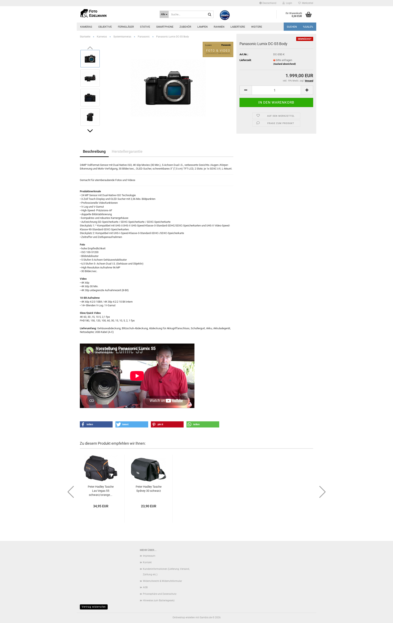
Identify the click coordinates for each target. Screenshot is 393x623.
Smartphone (164, 26)
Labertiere (237, 26)
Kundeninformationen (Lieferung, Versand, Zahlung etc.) (166, 572)
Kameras (86, 26)
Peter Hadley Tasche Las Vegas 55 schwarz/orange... (101, 490)
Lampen (202, 26)
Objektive (105, 26)
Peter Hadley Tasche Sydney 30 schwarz (148, 488)
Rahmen (219, 26)
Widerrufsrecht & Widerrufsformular (162, 581)
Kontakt (147, 562)
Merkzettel (307, 3)
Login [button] (288, 3)
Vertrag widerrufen (94, 606)
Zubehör (185, 26)
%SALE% (308, 26)
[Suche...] (209, 14)
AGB (145, 587)
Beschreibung (94, 151)
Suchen (292, 26)
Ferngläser (126, 26)
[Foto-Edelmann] (117, 13)
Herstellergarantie (127, 151)
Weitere (256, 26)
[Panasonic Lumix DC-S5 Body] (168, 87)
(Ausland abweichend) (284, 64)
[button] (267, 3)
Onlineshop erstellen (184, 617)
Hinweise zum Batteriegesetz (159, 600)
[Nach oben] (382, 617)
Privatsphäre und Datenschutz (159, 593)
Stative (145, 26)
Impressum (149, 555)
